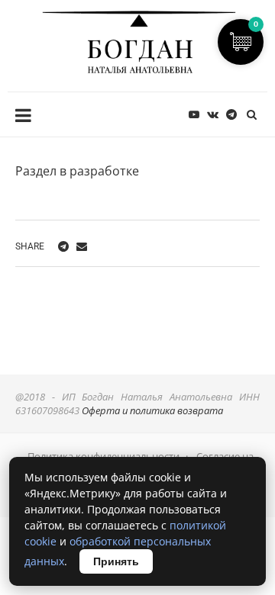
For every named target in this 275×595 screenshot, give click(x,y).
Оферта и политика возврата (152, 410)
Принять (116, 561)
